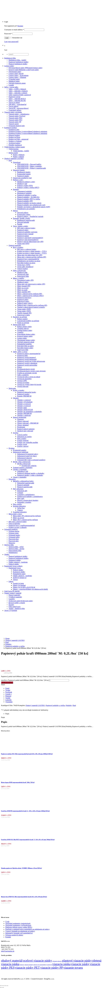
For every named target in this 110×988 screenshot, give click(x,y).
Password (8, 34)
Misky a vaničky (18, 278)
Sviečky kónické (22, 440)
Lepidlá (11, 85)
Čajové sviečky (22, 435)
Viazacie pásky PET (15, 120)
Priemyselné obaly (19, 325)
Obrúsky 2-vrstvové (24, 404)
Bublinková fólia (10, 58)
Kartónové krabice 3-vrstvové (28, 131)
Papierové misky (22, 230)
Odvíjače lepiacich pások (17, 83)
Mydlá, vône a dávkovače (21, 462)
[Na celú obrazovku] (3, 985)
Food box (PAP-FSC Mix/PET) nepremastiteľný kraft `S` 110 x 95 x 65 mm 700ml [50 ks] (28, 839)
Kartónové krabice (10, 128)
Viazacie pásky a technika (13, 112)
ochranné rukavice (57, 961)
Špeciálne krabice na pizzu (26, 263)
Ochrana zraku (14, 533)
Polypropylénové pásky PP (25, 68)
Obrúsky (16, 398)
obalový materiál (11, 960)
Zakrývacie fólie (22, 350)
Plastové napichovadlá (24, 487)
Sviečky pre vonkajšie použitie (27, 442)
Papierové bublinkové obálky (18, 62)
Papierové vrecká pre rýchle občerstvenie (31, 361)
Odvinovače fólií (23, 274)
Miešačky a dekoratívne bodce (23, 481)
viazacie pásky (80, 964)
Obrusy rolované (23, 421)
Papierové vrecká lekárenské (27, 359)
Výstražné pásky (14, 79)
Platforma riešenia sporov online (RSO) (18, 927)
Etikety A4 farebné (19, 585)
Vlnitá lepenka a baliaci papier (14, 147)
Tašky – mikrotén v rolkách (18, 93)
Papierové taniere (23, 236)
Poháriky (16, 189)
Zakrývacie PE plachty (12, 591)
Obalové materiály (15, 245)
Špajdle (19, 224)
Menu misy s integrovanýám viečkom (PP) (31, 257)
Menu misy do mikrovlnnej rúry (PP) (29, 255)
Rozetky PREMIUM (24, 396)
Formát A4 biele (18, 583)
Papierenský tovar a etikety (13, 566)
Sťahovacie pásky (21, 601)
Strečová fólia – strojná (16, 549)
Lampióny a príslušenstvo (26, 495)
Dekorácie (12, 479)
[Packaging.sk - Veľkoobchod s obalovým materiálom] (13, 17)
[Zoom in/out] (1, 985)
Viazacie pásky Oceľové (17, 116)
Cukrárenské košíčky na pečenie (28, 321)
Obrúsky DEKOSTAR (25, 410)
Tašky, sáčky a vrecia (20, 352)
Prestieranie (21, 427)
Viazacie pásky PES (15, 118)
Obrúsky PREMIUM (24, 413)
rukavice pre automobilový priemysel (42, 964)
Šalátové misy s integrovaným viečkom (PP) (32, 305)
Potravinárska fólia (15, 551)
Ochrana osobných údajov (14, 935)
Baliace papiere (22, 319)
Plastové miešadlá (23, 485)
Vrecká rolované (22, 386)
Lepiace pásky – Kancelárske (18, 75)
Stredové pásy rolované (25, 431)
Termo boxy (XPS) (23, 265)
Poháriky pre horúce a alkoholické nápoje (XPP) (33, 207)
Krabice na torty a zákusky (18, 527)
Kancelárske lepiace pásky (26, 334)
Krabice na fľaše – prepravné (18, 139)
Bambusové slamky (24, 172)
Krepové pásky (24, 70)
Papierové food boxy (24, 298)
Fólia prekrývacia (14, 607)
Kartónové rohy (14, 129)
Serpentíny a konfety (24, 502)
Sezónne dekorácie (19, 506)
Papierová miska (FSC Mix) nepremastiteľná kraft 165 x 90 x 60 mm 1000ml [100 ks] (27, 754)
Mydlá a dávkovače (24, 464)
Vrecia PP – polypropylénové (18, 108)
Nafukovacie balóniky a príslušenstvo (30, 496)
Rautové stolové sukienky (26, 429)
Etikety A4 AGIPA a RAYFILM (24, 587)
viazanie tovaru (73, 967)
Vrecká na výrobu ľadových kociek (29, 384)
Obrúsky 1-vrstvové (24, 400)
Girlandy (20, 493)
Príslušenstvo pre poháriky (26, 209)
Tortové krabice (22, 269)
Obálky (6, 554)
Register (20, 26)
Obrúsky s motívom (24, 415)
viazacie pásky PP (51, 967)
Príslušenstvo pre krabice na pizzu (28, 261)
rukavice (22, 964)
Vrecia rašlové (13, 106)
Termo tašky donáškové (25, 267)
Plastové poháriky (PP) (25, 201)
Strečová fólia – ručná (16, 547)
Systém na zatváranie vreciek (27, 373)
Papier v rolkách (18, 157)
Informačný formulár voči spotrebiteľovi (19, 933)
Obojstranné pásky (15, 72)
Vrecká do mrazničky (24, 379)
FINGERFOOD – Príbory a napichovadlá (31, 168)
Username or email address (14, 30)
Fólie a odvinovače (19, 270)
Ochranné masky (14, 535)
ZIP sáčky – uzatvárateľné (17, 104)
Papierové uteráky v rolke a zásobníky (30, 475)
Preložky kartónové (15, 145)
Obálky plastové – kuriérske (18, 562)
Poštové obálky (14, 564)
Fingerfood (16, 162)
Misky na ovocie (22, 288)
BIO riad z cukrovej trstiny (26, 228)
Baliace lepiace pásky (24, 326)
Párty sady (20, 498)
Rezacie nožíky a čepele (17, 603)
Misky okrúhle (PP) (24, 292)
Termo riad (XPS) (23, 243)
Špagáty (11, 605)
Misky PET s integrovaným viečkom (25, 520)
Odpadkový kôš (22, 471)
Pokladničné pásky (19, 574)
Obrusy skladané (23, 425)
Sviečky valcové (22, 446)
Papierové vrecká (14, 97)
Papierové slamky (23, 176)
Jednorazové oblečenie (20, 452)
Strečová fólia (9, 545)
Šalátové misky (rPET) (25, 303)
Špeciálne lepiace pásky (25, 348)
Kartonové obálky (15, 560)
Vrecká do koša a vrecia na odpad (28, 377)
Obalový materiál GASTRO (14, 158)
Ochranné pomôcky (11, 529)
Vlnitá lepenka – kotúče (21, 151)
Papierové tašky (22, 355)
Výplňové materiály (15, 597)
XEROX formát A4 (19, 578)
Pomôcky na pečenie (20, 317)
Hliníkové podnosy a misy (26, 182)
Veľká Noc (21, 508)
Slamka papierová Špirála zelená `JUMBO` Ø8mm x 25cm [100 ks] (21, 868)
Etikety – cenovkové (30, 589)
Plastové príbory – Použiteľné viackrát (30, 216)
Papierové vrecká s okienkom (27, 363)
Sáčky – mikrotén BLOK (17, 101)
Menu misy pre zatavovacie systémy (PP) (31, 284)
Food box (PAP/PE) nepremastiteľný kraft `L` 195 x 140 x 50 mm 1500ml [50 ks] (25, 811)
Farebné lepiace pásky (24, 330)
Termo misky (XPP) (24, 309)
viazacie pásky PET (27, 967)
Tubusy (15, 579)
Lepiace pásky (9, 66)
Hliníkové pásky (14, 81)
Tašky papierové (20, 95)
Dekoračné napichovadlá (25, 483)
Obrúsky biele (22, 408)
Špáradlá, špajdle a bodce (21, 218)
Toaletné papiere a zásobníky (23, 467)
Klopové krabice (14, 135)
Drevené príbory (22, 213)
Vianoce (20, 510)
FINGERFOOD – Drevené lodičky (29, 164)
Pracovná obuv (14, 539)
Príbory (15, 211)
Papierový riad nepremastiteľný (27, 240)
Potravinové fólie (23, 276)
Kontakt (8, 937)
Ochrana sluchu (14, 531)
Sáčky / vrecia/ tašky (11, 87)
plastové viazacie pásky (77, 960)
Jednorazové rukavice (24, 458)
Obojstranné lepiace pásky (26, 340)
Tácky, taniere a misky (20, 226)
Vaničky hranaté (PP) (24, 313)
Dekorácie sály (22, 491)
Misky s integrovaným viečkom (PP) (29, 294)
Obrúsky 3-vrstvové (24, 406)
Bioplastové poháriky (24, 193)
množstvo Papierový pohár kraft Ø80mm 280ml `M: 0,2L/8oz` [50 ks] (25, 680)
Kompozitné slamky (24, 174)
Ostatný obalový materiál (12, 593)
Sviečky (15, 433)
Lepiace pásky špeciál (16, 73)
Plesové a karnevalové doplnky (27, 500)
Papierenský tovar (15, 568)
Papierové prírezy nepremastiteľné (28, 354)
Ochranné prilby (14, 537)
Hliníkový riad (22, 184)
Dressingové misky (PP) (25, 280)
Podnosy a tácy (18, 180)
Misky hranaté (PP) (23, 286)
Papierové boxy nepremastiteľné (28, 259)
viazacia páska (61, 964)
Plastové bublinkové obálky (18, 64)
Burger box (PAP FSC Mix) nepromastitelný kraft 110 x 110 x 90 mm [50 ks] (24, 896)
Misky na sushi (22, 290)
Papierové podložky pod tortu (27, 232)
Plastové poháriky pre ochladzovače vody (31, 205)
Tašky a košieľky (23, 375)
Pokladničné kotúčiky (24, 344)
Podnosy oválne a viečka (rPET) (28, 187)
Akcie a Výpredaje (10, 610)
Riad (10, 160)
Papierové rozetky (23, 394)
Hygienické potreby (19, 450)
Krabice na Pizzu (14, 137)
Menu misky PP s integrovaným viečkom (27, 516)
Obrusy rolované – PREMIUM (27, 423)
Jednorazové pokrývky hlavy (27, 456)
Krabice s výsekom (15, 141)
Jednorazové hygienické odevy (27, 454)
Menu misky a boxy (15, 514)
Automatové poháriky (24, 191)
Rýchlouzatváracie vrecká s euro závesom (31, 371)
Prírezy (19, 367)
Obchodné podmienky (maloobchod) (17, 923)
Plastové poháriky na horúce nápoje (29, 203)
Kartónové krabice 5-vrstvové (28, 133)
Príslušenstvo (13, 552)
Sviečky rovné (22, 444)
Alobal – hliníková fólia (17, 608)
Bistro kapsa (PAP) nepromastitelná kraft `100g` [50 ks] (17, 782)
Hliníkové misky (22, 282)
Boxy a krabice (18, 247)
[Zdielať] (5, 985)
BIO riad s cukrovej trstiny (18, 522)
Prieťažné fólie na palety (25, 346)
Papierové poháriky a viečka (26, 195)
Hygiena (11, 448)
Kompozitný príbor (23, 214)
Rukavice (12, 543)
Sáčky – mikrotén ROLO (17, 99)
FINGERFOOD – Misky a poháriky (29, 166)
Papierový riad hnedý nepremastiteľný (30, 238)
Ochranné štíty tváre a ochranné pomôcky (31, 460)
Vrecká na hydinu (23, 382)
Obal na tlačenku (14, 523)
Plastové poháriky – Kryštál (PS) (28, 197)
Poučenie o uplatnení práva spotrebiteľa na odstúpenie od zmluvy (27, 929)
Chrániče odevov (23, 328)
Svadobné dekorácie (20, 512)
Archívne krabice (14, 143)
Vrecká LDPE (22, 381)
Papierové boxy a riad (22, 525)
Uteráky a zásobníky (20, 469)
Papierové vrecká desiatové (26, 357)
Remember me (17, 38)
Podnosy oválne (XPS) (25, 185)
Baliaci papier (13, 153)
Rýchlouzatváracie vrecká (26, 369)
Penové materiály (14, 595)
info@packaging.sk (7, 951)
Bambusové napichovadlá (26, 220)
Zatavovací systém (23, 315)
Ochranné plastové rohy (17, 126)
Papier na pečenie (23, 323)
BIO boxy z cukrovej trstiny (26, 249)
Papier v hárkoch (18, 155)
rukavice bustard (28, 964)
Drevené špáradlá (23, 222)
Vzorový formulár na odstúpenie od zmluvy (20, 931)
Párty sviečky (21, 438)
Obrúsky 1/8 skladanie (24, 402)
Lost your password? (11, 41)
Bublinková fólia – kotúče (17, 60)
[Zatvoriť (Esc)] (7, 985)
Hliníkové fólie (22, 272)
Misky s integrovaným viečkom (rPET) (30, 296)
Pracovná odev (14, 541)
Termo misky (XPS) (24, 311)
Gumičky (20, 332)
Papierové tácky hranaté (25, 234)
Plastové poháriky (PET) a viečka (28, 199)
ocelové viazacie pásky (37, 960)
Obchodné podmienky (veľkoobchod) (18, 925)
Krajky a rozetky (18, 390)
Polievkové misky (23, 301)
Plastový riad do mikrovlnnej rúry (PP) (30, 241)
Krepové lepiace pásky (25, 336)
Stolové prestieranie (19, 417)
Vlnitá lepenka (13, 149)
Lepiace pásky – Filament (17, 77)
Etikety (11, 581)
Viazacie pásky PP (15, 122)
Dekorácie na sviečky (24, 437)
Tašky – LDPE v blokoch (17, 89)
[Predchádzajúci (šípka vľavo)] (1, 987)
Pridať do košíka (7, 682)
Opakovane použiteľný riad (22, 178)
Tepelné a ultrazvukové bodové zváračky (31, 307)
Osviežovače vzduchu (28, 466)
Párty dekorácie (18, 489)
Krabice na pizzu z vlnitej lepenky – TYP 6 (32, 253)
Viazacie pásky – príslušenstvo (19, 114)
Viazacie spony (14, 124)
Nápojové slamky (19, 170)
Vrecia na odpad (14, 102)
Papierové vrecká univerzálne (27, 365)
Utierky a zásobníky (20, 477)
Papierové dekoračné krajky (26, 392)
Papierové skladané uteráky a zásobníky (30, 473)
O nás (7, 921)
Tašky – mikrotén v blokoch (18, 91)
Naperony (20, 419)
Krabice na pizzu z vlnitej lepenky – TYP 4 (32, 251)
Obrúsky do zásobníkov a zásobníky (29, 411)
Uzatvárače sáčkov (15, 110)
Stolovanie (12, 388)
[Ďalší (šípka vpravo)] (3, 987)
